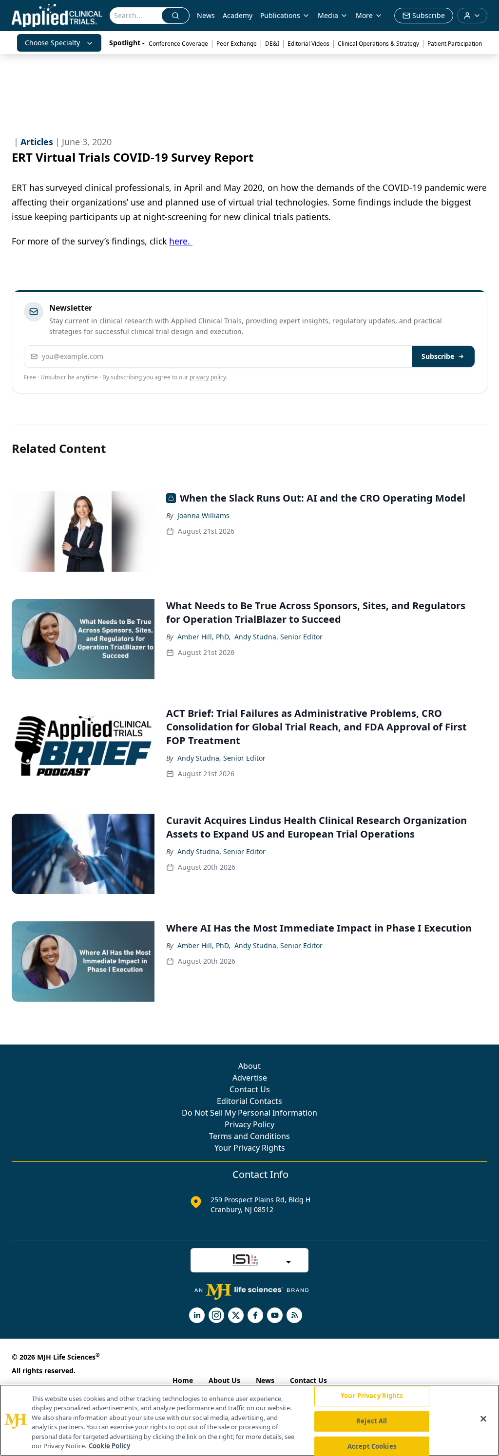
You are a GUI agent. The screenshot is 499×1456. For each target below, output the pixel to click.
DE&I (272, 43)
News (206, 15)
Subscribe (438, 356)
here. (180, 241)
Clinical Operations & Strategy (378, 43)
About (249, 1066)
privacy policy (208, 377)
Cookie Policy (109, 1445)
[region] (249, 1420)
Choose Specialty (52, 42)
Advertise (249, 1077)
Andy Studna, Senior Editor (278, 636)
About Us (224, 1380)
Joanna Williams (203, 515)
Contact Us (250, 1089)
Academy (237, 15)
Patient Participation (454, 43)
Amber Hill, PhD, (203, 636)
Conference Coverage (178, 43)
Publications (280, 15)
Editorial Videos (308, 43)
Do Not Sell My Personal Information (249, 1112)
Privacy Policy (249, 1124)
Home (183, 1380)
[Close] (483, 1419)
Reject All (371, 1421)
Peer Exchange (236, 43)
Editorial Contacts (249, 1101)
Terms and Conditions (249, 1136)
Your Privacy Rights (249, 1147)
